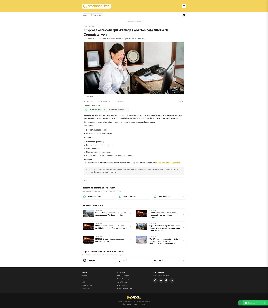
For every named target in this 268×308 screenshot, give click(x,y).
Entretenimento (87, 285)
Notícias (84, 276)
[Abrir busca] (184, 15)
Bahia (83, 282)
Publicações (86, 288)
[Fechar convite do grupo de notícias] (240, 302)
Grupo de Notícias (123, 276)
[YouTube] (161, 280)
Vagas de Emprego (123, 279)
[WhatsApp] (171, 280)
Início (85, 26)
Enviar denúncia (122, 285)
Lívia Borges (106, 101)
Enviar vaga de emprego (125, 288)
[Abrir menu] (184, 6)
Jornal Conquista (118, 101)
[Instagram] (155, 280)
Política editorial (126, 304)
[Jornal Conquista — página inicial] (134, 297)
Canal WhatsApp (122, 282)
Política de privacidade (139, 304)
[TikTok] (166, 280)
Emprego (85, 279)
